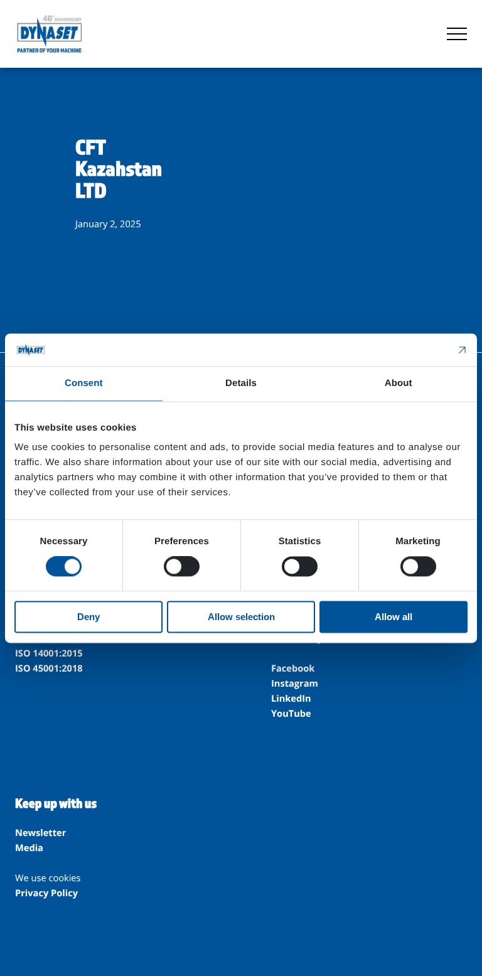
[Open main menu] (457, 34)
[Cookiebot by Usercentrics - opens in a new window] (413, 349)
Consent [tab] (84, 383)
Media (29, 848)
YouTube (291, 713)
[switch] (182, 567)
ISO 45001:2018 (49, 668)
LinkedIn (291, 698)
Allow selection (241, 616)
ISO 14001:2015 (49, 653)
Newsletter (40, 833)
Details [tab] (241, 383)
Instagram (294, 683)
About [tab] (398, 383)
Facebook (292, 668)
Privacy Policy (46, 893)
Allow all (393, 616)
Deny (88, 616)
